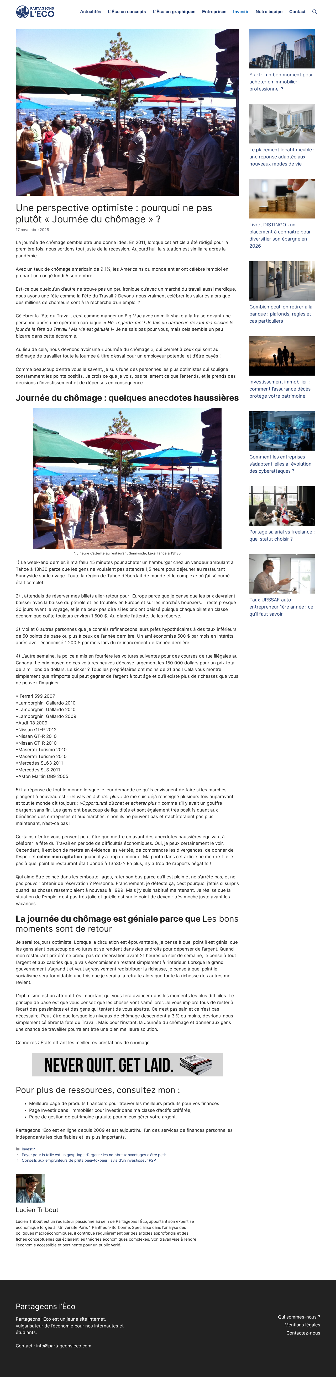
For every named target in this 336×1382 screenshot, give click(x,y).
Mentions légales (302, 1324)
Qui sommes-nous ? (299, 1317)
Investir (241, 11)
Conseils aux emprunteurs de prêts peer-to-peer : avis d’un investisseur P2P (89, 1160)
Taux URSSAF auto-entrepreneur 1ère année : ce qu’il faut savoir (281, 607)
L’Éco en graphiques (174, 11)
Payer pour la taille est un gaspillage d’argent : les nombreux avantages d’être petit (94, 1154)
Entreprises (214, 11)
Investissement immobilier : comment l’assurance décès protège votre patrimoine (280, 389)
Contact (297, 11)
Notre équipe (269, 11)
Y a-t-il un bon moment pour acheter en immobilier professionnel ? (281, 82)
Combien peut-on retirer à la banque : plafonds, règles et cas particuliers (280, 314)
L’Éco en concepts (127, 11)
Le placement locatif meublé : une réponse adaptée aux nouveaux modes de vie (281, 157)
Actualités (90, 11)
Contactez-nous (303, 1333)
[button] (314, 11)
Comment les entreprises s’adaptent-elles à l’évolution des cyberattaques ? (280, 464)
